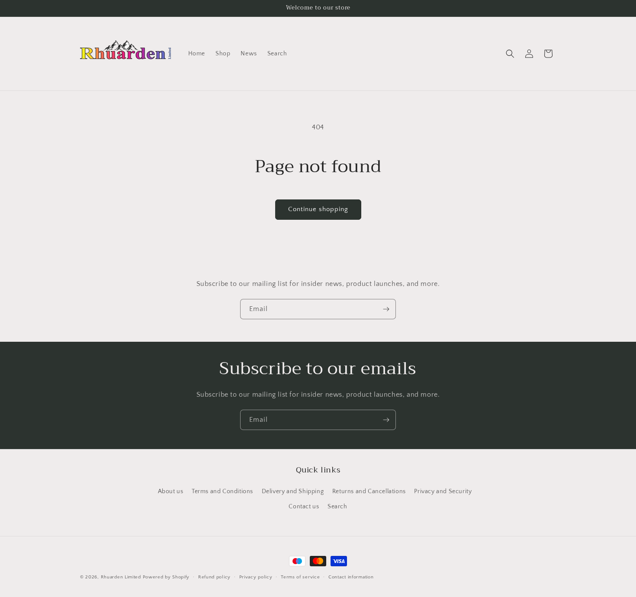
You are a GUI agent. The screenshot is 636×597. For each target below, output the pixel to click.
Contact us (304, 506)
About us (170, 491)
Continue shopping (318, 209)
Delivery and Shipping (293, 491)
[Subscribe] (385, 309)
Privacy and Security (443, 491)
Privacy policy (256, 576)
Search (337, 506)
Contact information (350, 576)
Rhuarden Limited (121, 577)
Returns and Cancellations (369, 491)
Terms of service (300, 576)
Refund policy (214, 576)
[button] (510, 53)
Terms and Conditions (222, 491)
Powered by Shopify (166, 577)
